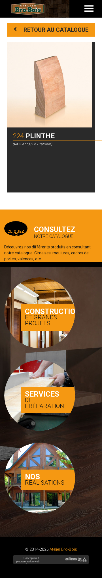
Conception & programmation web (27, 561)
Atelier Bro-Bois (63, 549)
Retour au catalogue (51, 29)
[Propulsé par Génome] (85, 559)
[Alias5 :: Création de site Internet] (73, 559)
